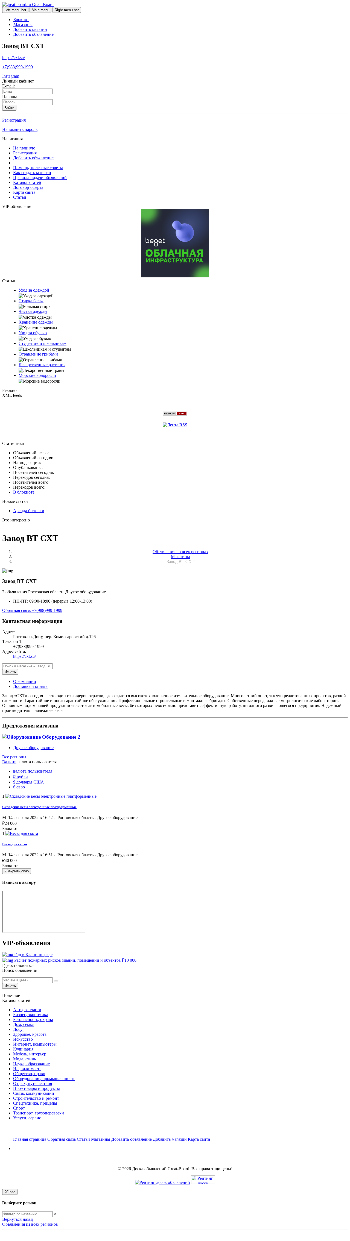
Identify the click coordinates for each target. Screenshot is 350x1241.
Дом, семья (23, 1024)
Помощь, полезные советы (38, 167)
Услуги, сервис (27, 1118)
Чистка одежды (33, 311)
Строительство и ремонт (36, 1098)
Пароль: (9, 96)
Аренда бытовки (28, 510)
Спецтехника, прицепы (35, 1103)
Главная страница (30, 1139)
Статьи (19, 197)
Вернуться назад (17, 1219)
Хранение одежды (36, 322)
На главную (24, 148)
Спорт (19, 1108)
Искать (10, 672)
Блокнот (21, 19)
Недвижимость (27, 1068)
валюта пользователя (32, 771)
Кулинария (23, 1049)
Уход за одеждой (34, 290)
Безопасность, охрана (33, 1019)
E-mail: (8, 86)
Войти (9, 108)
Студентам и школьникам (42, 343)
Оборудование (60, 737)
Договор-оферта (28, 187)
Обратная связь (17, 610)
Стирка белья (31, 300)
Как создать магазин (32, 172)
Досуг (18, 1029)
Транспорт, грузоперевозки (38, 1113)
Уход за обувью (33, 332)
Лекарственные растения (42, 364)
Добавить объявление (33, 34)
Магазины (23, 24)
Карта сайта (24, 192)
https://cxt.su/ (13, 57)
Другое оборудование (33, 747)
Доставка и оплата (30, 686)
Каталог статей (27, 182)
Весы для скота (14, 844)
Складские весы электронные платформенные (39, 807)
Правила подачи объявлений (40, 177)
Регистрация (14, 120)
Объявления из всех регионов (30, 1224)
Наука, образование (31, 1063)
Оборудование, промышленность (44, 1078)
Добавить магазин (30, 29)
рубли (20, 776)
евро (19, 787)
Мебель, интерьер (29, 1054)
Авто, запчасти (27, 1009)
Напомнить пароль (19, 129)
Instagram (10, 76)
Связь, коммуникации (33, 1093)
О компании (24, 681)
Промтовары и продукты (36, 1088)
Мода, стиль (24, 1059)
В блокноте (23, 492)
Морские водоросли (37, 375)
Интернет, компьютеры (35, 1044)
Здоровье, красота (29, 1034)
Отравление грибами (38, 354)
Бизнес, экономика (30, 1014)
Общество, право (29, 1073)
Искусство (23, 1039)
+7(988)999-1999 (17, 66)
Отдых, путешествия (32, 1083)
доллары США (28, 782)
